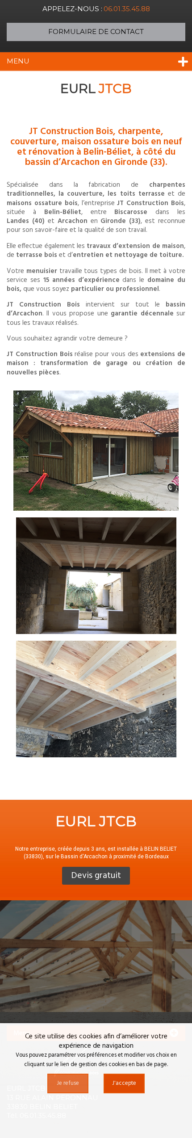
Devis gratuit (96, 876)
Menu (18, 61)
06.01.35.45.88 (127, 8)
